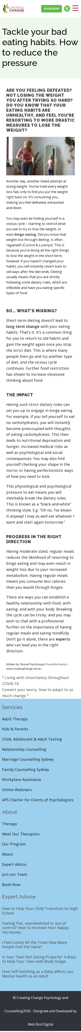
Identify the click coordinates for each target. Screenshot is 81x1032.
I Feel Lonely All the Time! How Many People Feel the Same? (34, 944)
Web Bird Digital (40, 1024)
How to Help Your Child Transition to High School (40, 910)
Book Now (51, 8)
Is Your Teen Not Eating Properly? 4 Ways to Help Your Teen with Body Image (39, 959)
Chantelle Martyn (56, 664)
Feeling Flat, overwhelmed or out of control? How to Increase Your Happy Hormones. (35, 928)
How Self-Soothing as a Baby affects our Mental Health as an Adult (38, 973)
